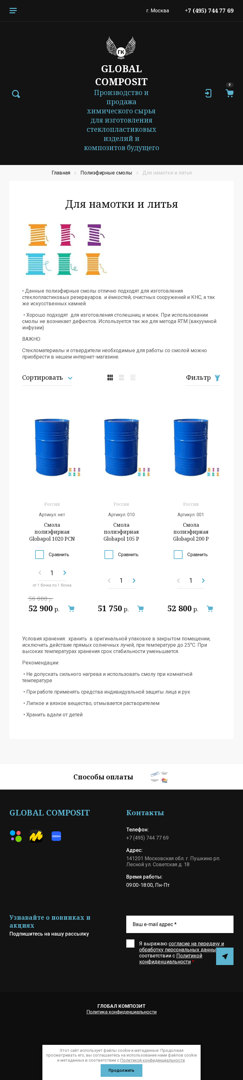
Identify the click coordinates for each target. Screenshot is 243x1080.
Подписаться (225, 956)
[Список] (121, 377)
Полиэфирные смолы (106, 173)
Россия (52, 504)
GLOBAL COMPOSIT (121, 75)
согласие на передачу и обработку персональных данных (181, 947)
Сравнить (59, 554)
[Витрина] (110, 377)
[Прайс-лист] (133, 377)
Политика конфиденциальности (121, 1012)
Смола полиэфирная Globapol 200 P (191, 531)
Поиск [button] (15, 94)
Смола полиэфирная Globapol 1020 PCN (52, 531)
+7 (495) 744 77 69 (209, 10)
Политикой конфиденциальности (170, 959)
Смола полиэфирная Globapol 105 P (121, 531)
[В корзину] (71, 608)
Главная (61, 173)
